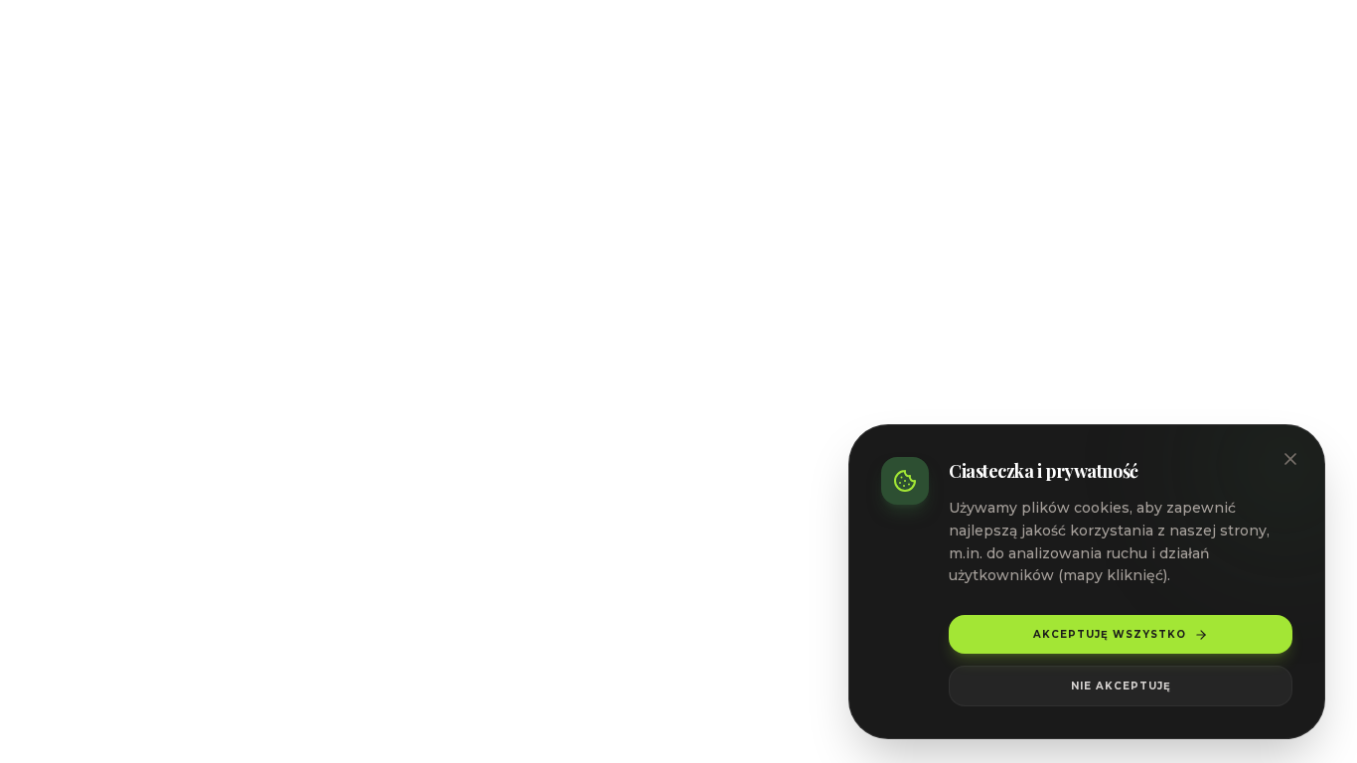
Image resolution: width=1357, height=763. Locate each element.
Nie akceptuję (1121, 686)
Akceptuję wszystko (1109, 634)
